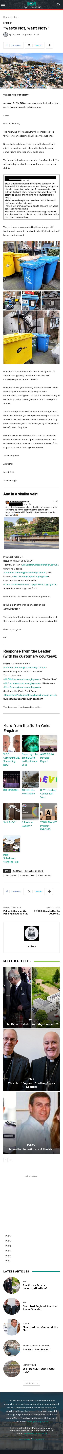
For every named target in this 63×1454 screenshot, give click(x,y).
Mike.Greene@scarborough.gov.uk (30, 576)
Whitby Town (29, 1365)
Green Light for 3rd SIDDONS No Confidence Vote (30, 759)
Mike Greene (10, 875)
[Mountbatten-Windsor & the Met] (31, 1123)
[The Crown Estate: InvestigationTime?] (31, 997)
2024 (8, 1245)
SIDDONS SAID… (11, 790)
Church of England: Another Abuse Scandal (31, 1085)
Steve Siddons (44, 875)
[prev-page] (5, 1160)
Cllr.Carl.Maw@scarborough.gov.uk (39, 564)
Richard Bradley (27, 875)
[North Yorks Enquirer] (31, 4)
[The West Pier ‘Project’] (11, 1348)
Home (6, 17)
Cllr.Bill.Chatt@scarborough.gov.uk (22, 679)
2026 (8, 1235)
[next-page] (11, 1160)
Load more (30, 1383)
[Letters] (6, 34)
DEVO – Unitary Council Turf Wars (48, 794)
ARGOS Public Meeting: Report (47, 758)
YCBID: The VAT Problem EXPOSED (48, 826)
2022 (8, 1256)
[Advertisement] (31, 1199)
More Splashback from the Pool (10, 858)
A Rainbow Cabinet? (27, 824)
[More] (49, 45)
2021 (8, 1261)
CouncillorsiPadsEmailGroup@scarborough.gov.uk (30, 584)
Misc (31, 1020)
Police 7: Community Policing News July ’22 (15, 912)
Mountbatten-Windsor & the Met (31, 1149)
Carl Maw (17, 871)
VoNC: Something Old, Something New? (11, 759)
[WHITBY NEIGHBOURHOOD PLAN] (11, 1368)
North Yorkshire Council (36, 1346)
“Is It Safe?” (9, 822)
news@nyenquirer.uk (38, 1421)
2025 (8, 1240)
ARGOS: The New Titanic (28, 792)
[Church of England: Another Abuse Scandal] (31, 1060)
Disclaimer (24, 1439)
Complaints (38, 1439)
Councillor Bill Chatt (34, 871)
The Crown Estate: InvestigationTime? (31, 1024)
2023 (8, 1251)
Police (31, 1145)
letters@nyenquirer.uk (35, 1433)
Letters (14, 17)
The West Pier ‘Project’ (37, 1349)
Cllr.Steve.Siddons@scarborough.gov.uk (25, 572)
